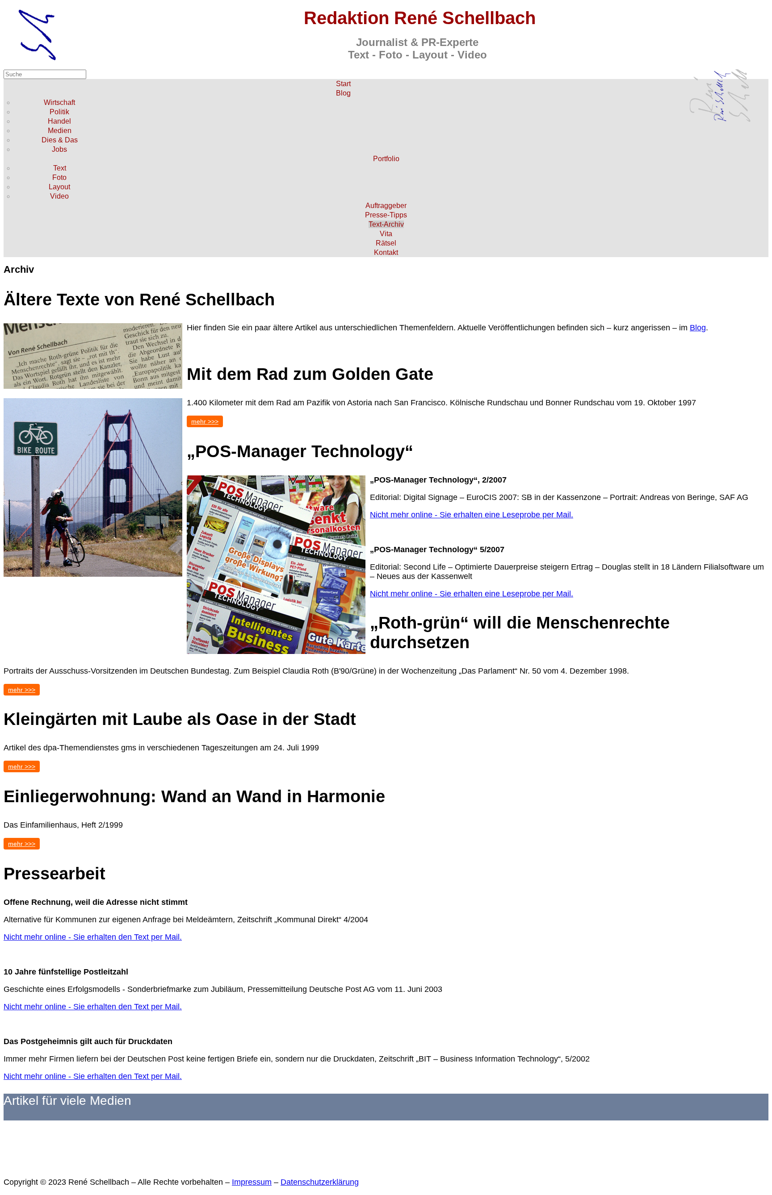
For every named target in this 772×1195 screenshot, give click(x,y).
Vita (386, 233)
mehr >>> (204, 421)
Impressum (252, 1182)
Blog (343, 93)
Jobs (59, 149)
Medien (59, 130)
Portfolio (386, 158)
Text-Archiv (386, 224)
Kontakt (386, 252)
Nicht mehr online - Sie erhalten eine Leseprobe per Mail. (471, 514)
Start (343, 83)
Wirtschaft (59, 102)
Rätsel (386, 243)
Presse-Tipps (386, 215)
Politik (59, 112)
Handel (59, 121)
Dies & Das (60, 140)
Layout (59, 187)
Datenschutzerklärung (320, 1182)
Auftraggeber (386, 205)
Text (59, 168)
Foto (59, 177)
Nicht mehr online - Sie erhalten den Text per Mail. (93, 937)
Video (59, 196)
